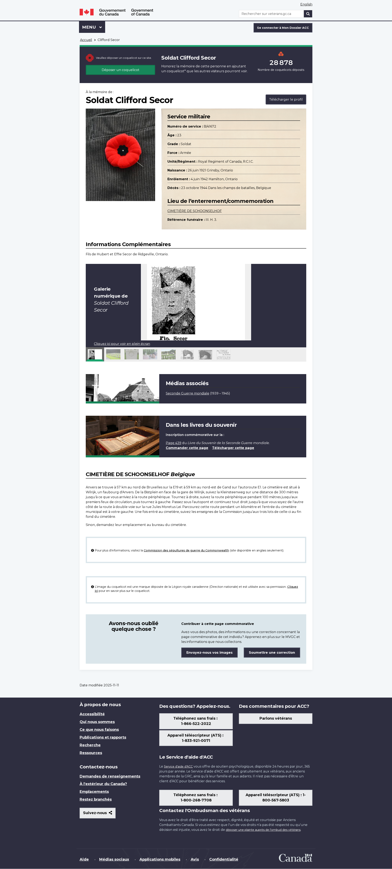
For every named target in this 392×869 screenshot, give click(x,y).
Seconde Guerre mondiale (187, 393)
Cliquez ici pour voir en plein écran (122, 344)
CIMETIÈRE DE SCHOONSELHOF (194, 211)
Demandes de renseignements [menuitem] (110, 776)
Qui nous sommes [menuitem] (97, 722)
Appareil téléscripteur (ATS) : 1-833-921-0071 (196, 738)
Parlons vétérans (275, 718)
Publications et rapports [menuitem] (103, 737)
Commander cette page (187, 448)
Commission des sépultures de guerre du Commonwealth (186, 550)
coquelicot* (176, 71)
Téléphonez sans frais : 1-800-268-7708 (196, 797)
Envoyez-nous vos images (209, 653)
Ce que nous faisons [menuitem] (99, 729)
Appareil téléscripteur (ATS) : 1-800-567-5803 (276, 797)
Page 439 (173, 443)
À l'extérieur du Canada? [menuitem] (103, 784)
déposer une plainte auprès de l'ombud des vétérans (263, 830)
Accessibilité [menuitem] (92, 714)
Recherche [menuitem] (90, 745)
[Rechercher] (308, 14)
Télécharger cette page (233, 448)
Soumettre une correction (272, 653)
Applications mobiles (159, 859)
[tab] (95, 354)
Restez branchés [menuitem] (96, 799)
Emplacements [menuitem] (94, 791)
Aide (84, 859)
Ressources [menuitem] (91, 753)
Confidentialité (223, 859)
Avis (195, 859)
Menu (93, 27)
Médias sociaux (114, 859)
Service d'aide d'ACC (178, 766)
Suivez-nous (99, 814)
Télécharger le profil (286, 99)
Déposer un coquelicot (120, 70)
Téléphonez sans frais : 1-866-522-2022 (196, 721)
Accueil (86, 40)
